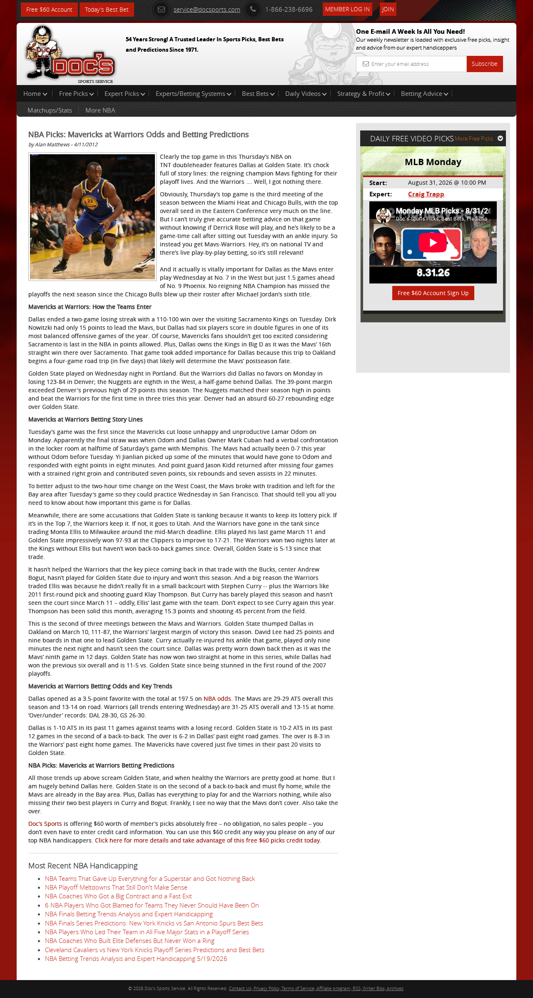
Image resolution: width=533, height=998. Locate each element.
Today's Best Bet (107, 9)
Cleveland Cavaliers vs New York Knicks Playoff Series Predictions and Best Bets (154, 949)
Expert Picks (122, 93)
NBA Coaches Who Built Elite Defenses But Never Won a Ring (129, 940)
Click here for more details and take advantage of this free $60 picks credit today (207, 840)
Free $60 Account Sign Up (433, 293)
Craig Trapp (426, 194)
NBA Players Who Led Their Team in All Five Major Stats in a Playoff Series (147, 932)
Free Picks (73, 93)
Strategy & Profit (360, 93)
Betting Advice (421, 93)
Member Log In (347, 9)
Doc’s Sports (45, 823)
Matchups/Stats (49, 110)
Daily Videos (303, 93)
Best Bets (255, 93)
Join (388, 9)
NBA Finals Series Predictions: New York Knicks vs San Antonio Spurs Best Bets (154, 923)
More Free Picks (474, 138)
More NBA (100, 110)
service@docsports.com (207, 9)
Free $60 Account (49, 9)
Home (32, 93)
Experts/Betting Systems (190, 93)
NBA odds (217, 698)
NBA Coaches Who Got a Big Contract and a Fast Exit (118, 896)
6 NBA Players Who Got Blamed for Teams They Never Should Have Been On (152, 905)
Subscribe (485, 64)
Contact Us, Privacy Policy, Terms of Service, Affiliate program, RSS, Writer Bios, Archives (316, 988)
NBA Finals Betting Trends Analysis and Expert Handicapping (129, 914)
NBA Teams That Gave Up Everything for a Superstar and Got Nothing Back (150, 878)
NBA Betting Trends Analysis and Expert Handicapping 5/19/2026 (136, 958)
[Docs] (70, 52)
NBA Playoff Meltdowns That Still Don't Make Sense (116, 887)
